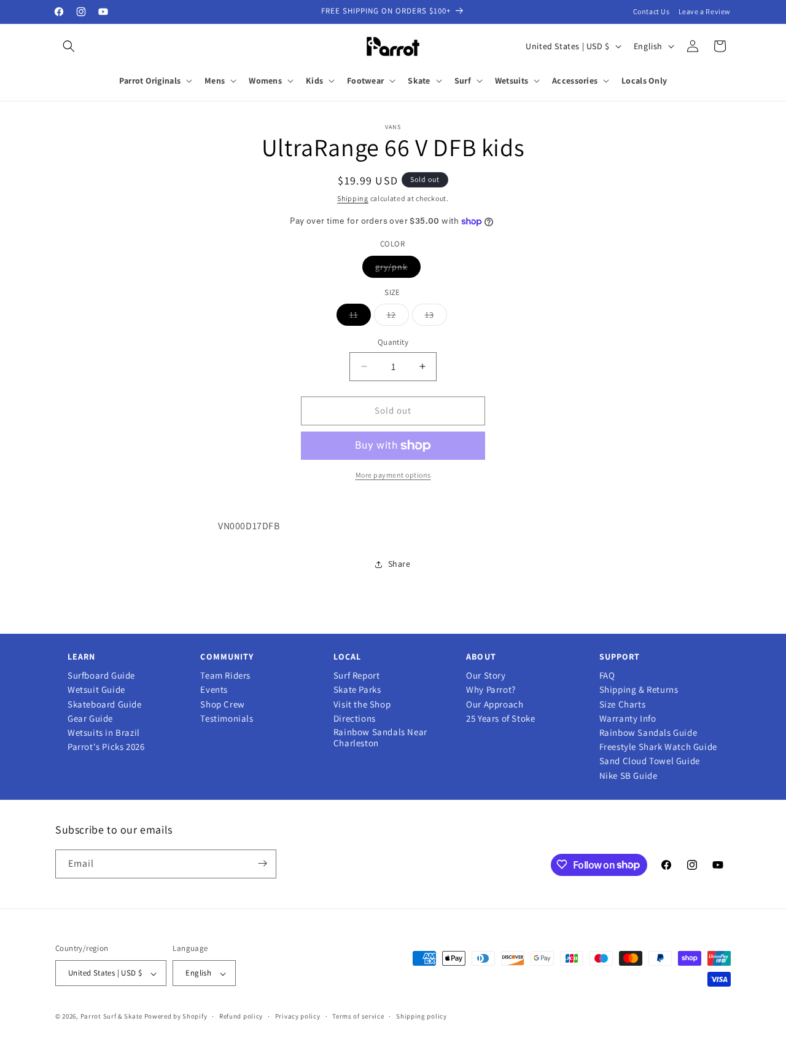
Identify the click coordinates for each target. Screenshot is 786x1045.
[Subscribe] (262, 863)
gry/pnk (398, 269)
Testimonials (226, 718)
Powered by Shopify (176, 1016)
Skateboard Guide (105, 704)
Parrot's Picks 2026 (106, 746)
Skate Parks (357, 689)
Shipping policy (421, 1016)
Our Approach (494, 704)
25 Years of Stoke (500, 718)
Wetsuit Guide (96, 689)
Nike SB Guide (628, 775)
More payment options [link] (393, 474)
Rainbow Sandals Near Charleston (380, 738)
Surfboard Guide (101, 675)
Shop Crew (222, 704)
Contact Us (651, 11)
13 (436, 317)
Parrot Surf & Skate (111, 1016)
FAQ (607, 675)
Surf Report (356, 675)
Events (214, 689)
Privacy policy (298, 1016)
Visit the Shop (362, 704)
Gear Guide (90, 718)
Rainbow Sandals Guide (648, 732)
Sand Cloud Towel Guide (649, 761)
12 (398, 317)
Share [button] (399, 563)
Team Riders (225, 675)
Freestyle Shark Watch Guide (658, 746)
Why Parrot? (491, 689)
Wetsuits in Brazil (104, 732)
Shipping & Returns (639, 689)
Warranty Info (627, 718)
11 (360, 317)
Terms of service (358, 1016)
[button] (68, 46)
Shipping (352, 198)
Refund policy (241, 1016)
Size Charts (622, 704)
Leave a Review (705, 11)
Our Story (485, 675)
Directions (354, 718)
